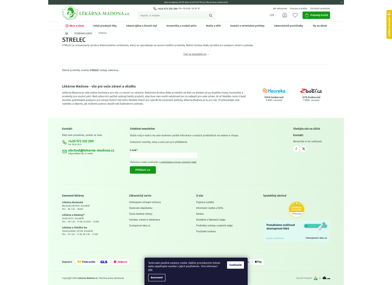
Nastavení (157, 277)
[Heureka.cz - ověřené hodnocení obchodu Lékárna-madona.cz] (296, 209)
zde (150, 269)
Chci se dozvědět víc (195, 54)
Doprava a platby (205, 202)
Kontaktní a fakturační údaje (210, 219)
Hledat (211, 15)
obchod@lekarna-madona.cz (91, 150)
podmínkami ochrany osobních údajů (178, 162)
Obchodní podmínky (320, 8)
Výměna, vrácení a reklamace (144, 219)
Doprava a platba (298, 8)
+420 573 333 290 (167, 8)
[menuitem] (74, 26)
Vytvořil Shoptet (304, 278)
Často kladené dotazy (140, 213)
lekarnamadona (304, 149)
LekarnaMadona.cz (296, 149)
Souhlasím (235, 264)
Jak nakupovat (280, 8)
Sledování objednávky (140, 208)
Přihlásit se (142, 169)
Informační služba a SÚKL (210, 208)
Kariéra (200, 213)
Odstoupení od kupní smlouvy (145, 202)
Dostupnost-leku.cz (139, 225)
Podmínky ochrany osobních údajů (214, 225)
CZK (272, 15)
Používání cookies (206, 231)
